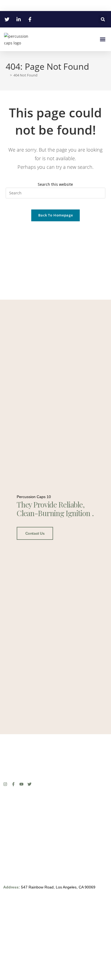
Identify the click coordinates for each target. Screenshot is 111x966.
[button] (103, 19)
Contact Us (35, 533)
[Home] (7, 75)
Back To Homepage (55, 215)
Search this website (55, 184)
